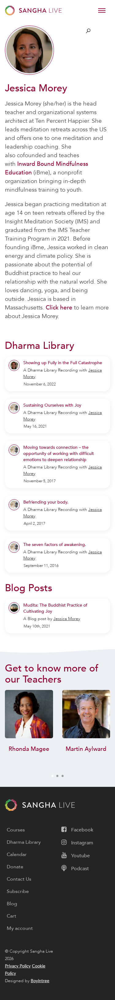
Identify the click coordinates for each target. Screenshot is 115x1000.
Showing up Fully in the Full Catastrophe (62, 363)
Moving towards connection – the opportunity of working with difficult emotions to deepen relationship (58, 453)
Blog (12, 903)
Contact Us (19, 879)
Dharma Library (24, 842)
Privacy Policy (18, 966)
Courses (16, 830)
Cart (11, 916)
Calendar (17, 854)
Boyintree (40, 981)
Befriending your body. (45, 502)
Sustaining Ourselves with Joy (52, 405)
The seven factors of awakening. (54, 545)
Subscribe (18, 891)
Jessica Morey (66, 619)
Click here (59, 308)
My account (20, 928)
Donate (15, 866)
